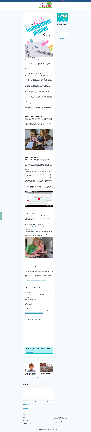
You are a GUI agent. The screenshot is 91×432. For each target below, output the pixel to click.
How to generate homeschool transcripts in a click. (36, 280)
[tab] (37, 377)
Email (35, 401)
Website (46, 401)
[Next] (52, 370)
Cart (24, 415)
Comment (26, 389)
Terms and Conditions (27, 423)
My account (25, 418)
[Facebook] (65, 1)
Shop (24, 414)
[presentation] (31, 367)
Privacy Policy (25, 422)
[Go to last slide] (25, 370)
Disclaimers (25, 425)
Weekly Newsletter (30, 352)
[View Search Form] (67, 9)
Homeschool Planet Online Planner (39, 106)
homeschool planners (35, 75)
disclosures (46, 59)
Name (25, 401)
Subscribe (62, 38)
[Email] (1, 217)
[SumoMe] (1, 219)
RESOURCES (25, 420)
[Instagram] (63, 1)
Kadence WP (54, 429)
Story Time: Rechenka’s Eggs (46, 373)
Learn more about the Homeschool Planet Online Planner (33, 313)
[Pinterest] (61, 1)
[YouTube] (67, 1)
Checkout (25, 417)
